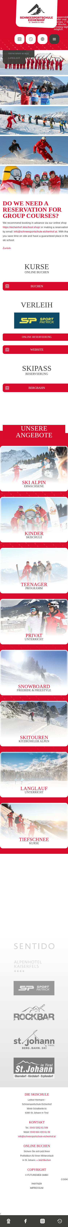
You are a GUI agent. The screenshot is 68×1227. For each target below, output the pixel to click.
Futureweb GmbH (37, 1175)
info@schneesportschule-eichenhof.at (35, 231)
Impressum (36, 1188)
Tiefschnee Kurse (18, 53)
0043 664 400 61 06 (40, 1132)
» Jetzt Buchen (43, 1160)
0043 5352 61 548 (39, 1127)
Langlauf (14, 58)
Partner (37, 1184)
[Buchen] (19, 39)
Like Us (25, 1221)
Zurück (7, 248)
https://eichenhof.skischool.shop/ (22, 227)
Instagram (42, 1221)
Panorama (59, 1221)
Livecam (8, 1221)
